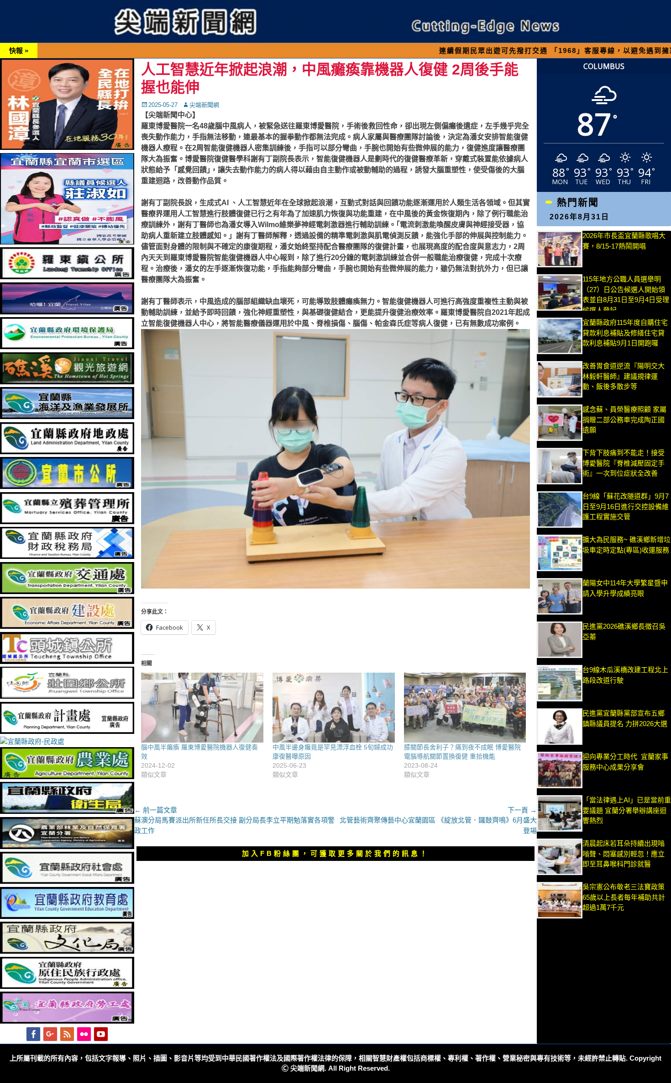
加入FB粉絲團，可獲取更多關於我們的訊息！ (335, 853)
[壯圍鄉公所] (67, 696)
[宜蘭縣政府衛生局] (67, 811)
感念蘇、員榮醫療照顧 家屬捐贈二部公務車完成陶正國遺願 (624, 419)
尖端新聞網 (204, 104)
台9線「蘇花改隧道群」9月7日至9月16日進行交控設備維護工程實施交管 (625, 506)
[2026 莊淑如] (67, 242)
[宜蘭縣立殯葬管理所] (67, 522)
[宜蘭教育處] (67, 916)
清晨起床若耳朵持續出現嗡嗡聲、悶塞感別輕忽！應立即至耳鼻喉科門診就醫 (623, 853)
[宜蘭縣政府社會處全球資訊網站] (67, 881)
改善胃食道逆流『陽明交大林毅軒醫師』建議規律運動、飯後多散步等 (623, 376)
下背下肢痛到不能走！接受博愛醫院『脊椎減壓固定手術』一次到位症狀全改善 (623, 463)
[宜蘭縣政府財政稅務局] (67, 556)
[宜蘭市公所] (67, 486)
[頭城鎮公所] (67, 661)
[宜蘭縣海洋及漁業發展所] (67, 416)
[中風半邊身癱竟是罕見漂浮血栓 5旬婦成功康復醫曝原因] (334, 708)
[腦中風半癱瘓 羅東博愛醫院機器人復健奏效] (202, 708)
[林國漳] (67, 147)
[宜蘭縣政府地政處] (67, 452)
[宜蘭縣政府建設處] (67, 626)
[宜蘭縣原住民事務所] (67, 986)
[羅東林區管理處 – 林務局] (67, 846)
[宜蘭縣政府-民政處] (32, 741)
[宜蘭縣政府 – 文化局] (67, 951)
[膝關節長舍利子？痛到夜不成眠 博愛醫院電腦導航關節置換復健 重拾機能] (465, 708)
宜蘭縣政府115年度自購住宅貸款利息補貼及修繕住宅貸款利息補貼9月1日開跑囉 (625, 333)
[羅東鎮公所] (67, 277)
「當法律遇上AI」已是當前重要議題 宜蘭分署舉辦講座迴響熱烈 (626, 810)
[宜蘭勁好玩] (67, 312)
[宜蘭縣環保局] (67, 346)
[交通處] (67, 591)
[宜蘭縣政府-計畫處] (67, 731)
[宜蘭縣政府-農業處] (67, 776)
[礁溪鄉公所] (67, 382)
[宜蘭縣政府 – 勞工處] (67, 1021)
